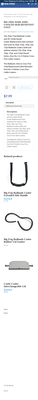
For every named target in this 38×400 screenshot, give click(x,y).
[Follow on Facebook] (9, 376)
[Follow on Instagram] (5, 376)
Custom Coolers (8, 331)
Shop (9, 14)
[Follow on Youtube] (13, 376)
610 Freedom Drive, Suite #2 (12, 317)
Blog (5, 343)
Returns (6, 353)
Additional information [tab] (14, 106)
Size (6, 79)
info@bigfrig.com (13, 309)
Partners (6, 338)
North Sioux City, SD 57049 (12, 321)
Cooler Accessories (24, 14)
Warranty (6, 355)
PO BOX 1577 (8, 319)
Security (6, 360)
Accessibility (7, 365)
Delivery (6, 351)
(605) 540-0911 (13, 313)
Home (5, 14)
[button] (8, 199)
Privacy (6, 362)
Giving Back (7, 341)
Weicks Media (12, 391)
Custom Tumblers (9, 334)
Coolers (15, 14)
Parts (32, 32)
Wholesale (7, 336)
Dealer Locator (8, 329)
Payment (6, 358)
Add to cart (25, 87)
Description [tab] (10, 103)
